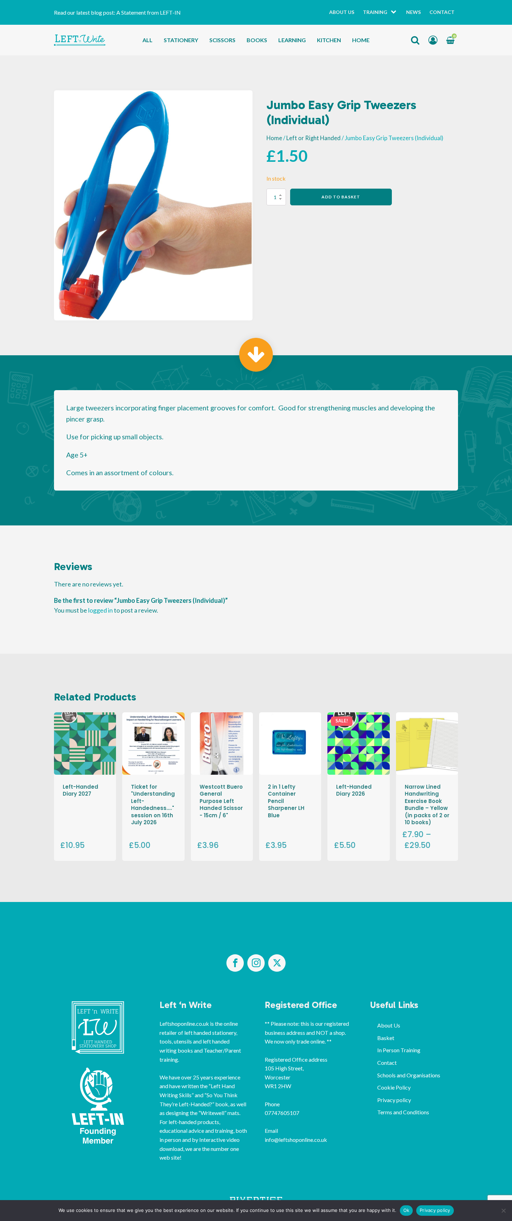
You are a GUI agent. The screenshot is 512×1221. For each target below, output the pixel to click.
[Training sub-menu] (395, 12)
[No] (503, 1210)
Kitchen (329, 40)
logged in (100, 610)
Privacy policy (394, 1100)
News (413, 12)
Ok (406, 1210)
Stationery (181, 40)
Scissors (222, 40)
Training (375, 12)
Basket (385, 1037)
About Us (341, 12)
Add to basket (340, 196)
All (147, 40)
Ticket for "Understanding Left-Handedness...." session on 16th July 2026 (153, 804)
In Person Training (398, 1050)
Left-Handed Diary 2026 (354, 790)
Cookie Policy (394, 1087)
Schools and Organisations (408, 1075)
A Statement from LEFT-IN (148, 12)
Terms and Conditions (403, 1112)
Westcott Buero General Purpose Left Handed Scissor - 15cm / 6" (221, 801)
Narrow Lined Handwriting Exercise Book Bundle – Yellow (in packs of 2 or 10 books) (427, 804)
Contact (442, 12)
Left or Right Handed (313, 138)
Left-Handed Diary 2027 (80, 790)
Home (361, 40)
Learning (292, 40)
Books (257, 40)
